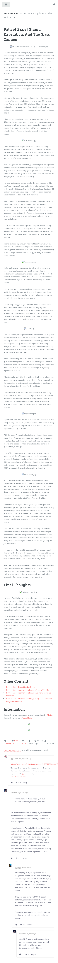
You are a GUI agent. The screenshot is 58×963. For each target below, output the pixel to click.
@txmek (14, 792)
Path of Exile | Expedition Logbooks (20, 687)
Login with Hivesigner (12, 750)
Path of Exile (27, 718)
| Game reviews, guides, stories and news (28, 15)
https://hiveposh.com (18, 777)
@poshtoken (16, 759)
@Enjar (49, 715)
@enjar (18, 867)
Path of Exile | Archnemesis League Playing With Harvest (29, 690)
